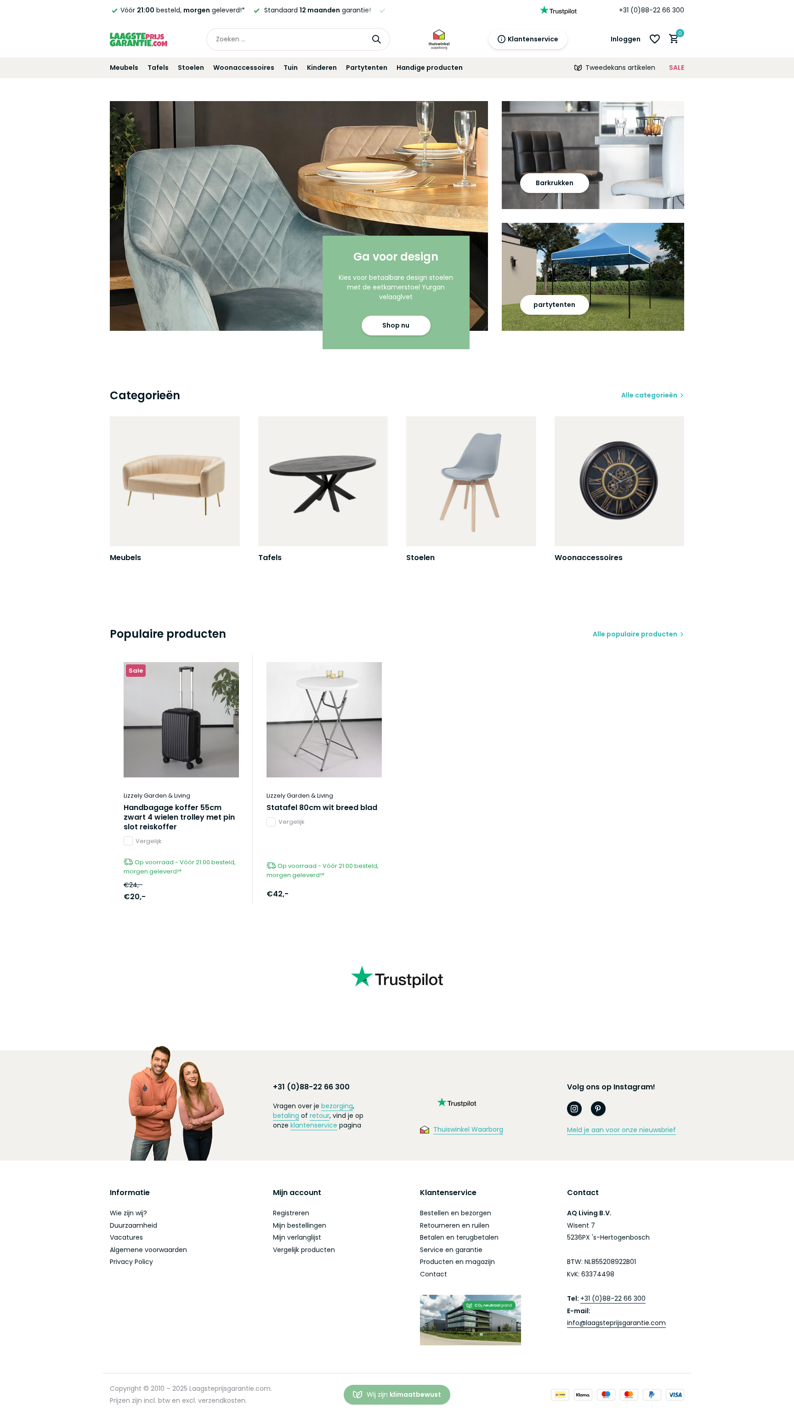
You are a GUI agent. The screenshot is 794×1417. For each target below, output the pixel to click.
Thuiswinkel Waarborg (468, 1129)
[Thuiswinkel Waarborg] (439, 39)
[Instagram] (574, 1108)
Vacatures (126, 1237)
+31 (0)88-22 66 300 (651, 10)
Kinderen (322, 67)
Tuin (291, 67)
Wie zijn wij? (128, 1213)
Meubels (124, 67)
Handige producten (430, 67)
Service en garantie (451, 1249)
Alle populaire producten (635, 634)
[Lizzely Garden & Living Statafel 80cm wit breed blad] (324, 719)
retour (319, 1115)
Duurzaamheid (133, 1225)
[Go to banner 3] (593, 277)
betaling (286, 1115)
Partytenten (366, 67)
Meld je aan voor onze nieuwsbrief (621, 1129)
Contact (433, 1274)
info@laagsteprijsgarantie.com (616, 1322)
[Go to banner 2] (593, 155)
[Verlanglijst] (655, 39)
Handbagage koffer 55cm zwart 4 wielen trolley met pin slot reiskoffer (179, 817)
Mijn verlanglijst (297, 1237)
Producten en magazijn (457, 1261)
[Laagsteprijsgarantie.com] (138, 39)
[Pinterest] (598, 1108)
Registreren (291, 1213)
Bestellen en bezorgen (455, 1213)
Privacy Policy (131, 1261)
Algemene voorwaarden (148, 1249)
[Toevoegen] (223, 893)
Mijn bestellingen (299, 1225)
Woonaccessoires (243, 67)
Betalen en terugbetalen (459, 1237)
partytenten (554, 304)
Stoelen (191, 67)
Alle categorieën (649, 395)
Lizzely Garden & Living (157, 795)
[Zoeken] (376, 39)
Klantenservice (533, 39)
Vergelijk (149, 841)
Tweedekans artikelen (620, 67)
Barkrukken (554, 182)
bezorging (337, 1106)
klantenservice (313, 1125)
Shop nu (395, 325)
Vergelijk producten (304, 1249)
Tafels (158, 67)
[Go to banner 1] (299, 216)
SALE (676, 67)
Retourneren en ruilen (454, 1225)
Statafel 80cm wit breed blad (322, 808)
